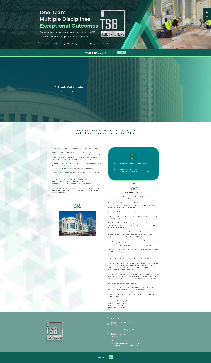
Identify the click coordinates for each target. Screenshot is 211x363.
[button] (207, 16)
